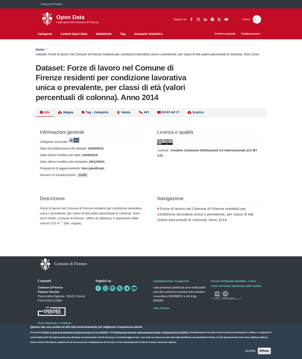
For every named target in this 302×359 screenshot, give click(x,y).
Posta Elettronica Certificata (54, 322)
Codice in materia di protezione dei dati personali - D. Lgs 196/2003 (75, 332)
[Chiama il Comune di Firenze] (52, 311)
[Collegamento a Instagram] (105, 288)
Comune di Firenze (51, 4)
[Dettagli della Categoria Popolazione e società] (74, 142)
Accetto (250, 351)
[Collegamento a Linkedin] (112, 288)
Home (40, 49)
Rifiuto (264, 351)
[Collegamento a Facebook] (98, 288)
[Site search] (257, 19)
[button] (251, 34)
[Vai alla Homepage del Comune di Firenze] (45, 264)
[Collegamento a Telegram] (127, 288)
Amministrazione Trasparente (171, 281)
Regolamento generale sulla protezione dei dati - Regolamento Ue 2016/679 (151, 332)
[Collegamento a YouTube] (134, 288)
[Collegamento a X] (120, 288)
